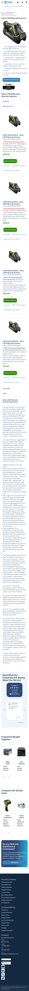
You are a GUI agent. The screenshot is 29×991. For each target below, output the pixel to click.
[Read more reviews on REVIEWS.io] (14, 694)
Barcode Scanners (10, 12)
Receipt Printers (6, 890)
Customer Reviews (6, 912)
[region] (14, 710)
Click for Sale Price (10, 161)
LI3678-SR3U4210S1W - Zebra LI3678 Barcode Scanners (13, 136)
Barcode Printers (6, 885)
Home (2, 12)
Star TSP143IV (21, 763)
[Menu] (2, 2)
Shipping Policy (5, 917)
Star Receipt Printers (19, 768)
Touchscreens (5, 892)
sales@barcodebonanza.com (9, 954)
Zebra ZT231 (7, 763)
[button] (5, 710)
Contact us (14, 862)
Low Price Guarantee (7, 920)
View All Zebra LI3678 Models (11, 79)
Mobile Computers (6, 887)
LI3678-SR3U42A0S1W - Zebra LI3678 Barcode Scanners (13, 272)
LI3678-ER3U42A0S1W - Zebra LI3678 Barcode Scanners (13, 342)
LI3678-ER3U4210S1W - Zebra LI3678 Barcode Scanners (13, 203)
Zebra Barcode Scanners (7, 13)
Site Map (3, 928)
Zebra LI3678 (21, 816)
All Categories (5, 903)
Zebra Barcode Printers (5, 768)
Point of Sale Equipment (8, 897)
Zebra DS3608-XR (8, 816)
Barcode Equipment (7, 895)
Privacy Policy (5, 923)
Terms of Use (5, 925)
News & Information (7, 930)
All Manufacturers (6, 900)
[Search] (2, 6)
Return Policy (5, 915)
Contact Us (4, 910)
